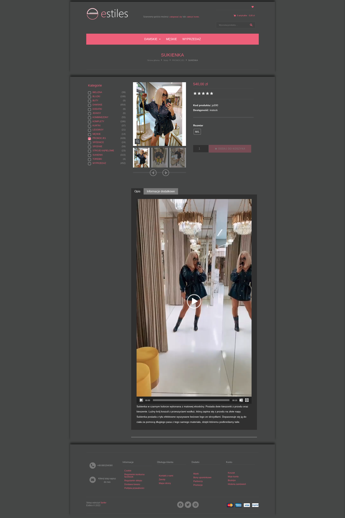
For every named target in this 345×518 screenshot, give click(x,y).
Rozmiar (198, 125)
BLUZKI (96, 96)
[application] (194, 301)
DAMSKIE (97, 104)
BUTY (95, 100)
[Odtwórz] (141, 400)
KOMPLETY (98, 121)
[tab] (137, 191)
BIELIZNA (97, 92)
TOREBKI (97, 159)
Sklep (165, 60)
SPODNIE (97, 146)
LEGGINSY (98, 129)
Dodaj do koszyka (231, 148)
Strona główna (153, 60)
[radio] (197, 131)
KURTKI (96, 125)
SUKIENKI (98, 155)
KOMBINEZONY (100, 117)
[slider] (191, 400)
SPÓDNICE (98, 142)
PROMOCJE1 (178, 60)
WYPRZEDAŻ (99, 163)
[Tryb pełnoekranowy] (247, 400)
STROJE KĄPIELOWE (103, 150)
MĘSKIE (97, 134)
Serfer (103, 502)
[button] (153, 172)
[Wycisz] (241, 400)
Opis (137, 191)
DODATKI (97, 109)
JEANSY (97, 113)
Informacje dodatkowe (161, 191)
